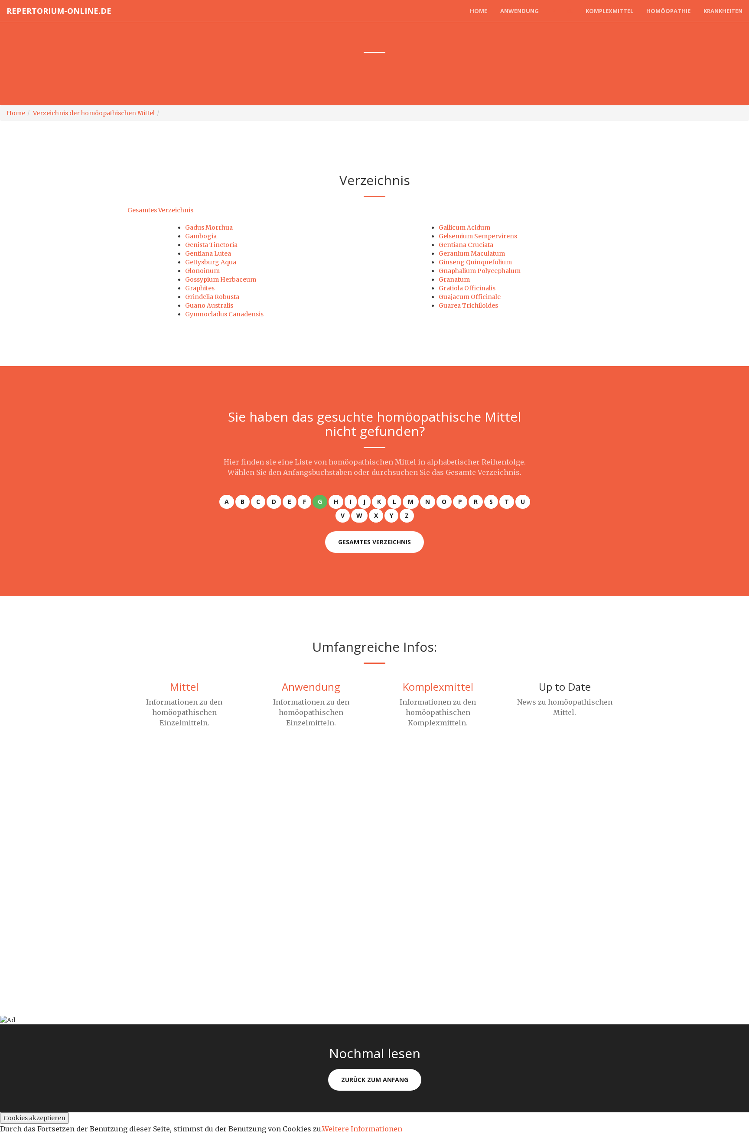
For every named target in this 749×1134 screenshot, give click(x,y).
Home (478, 11)
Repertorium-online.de (59, 11)
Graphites (200, 288)
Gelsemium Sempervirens (478, 236)
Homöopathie (668, 11)
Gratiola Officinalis (467, 288)
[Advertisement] (260, 832)
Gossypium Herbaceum (220, 279)
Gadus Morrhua (209, 227)
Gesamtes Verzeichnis (160, 210)
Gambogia (201, 236)
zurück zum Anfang (374, 1080)
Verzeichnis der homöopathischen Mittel (94, 113)
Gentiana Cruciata (466, 245)
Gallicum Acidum (464, 227)
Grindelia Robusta (212, 297)
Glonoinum (202, 271)
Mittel (562, 11)
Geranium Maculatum (472, 253)
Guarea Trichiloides (468, 305)
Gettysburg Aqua (210, 262)
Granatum (454, 279)
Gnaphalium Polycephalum (480, 271)
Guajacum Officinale (470, 297)
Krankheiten (722, 11)
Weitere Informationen (362, 1128)
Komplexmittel (609, 11)
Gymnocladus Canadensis (224, 314)
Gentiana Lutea (208, 253)
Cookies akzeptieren (34, 1118)
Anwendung (519, 11)
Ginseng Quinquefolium (475, 262)
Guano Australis (209, 305)
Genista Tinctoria (211, 245)
